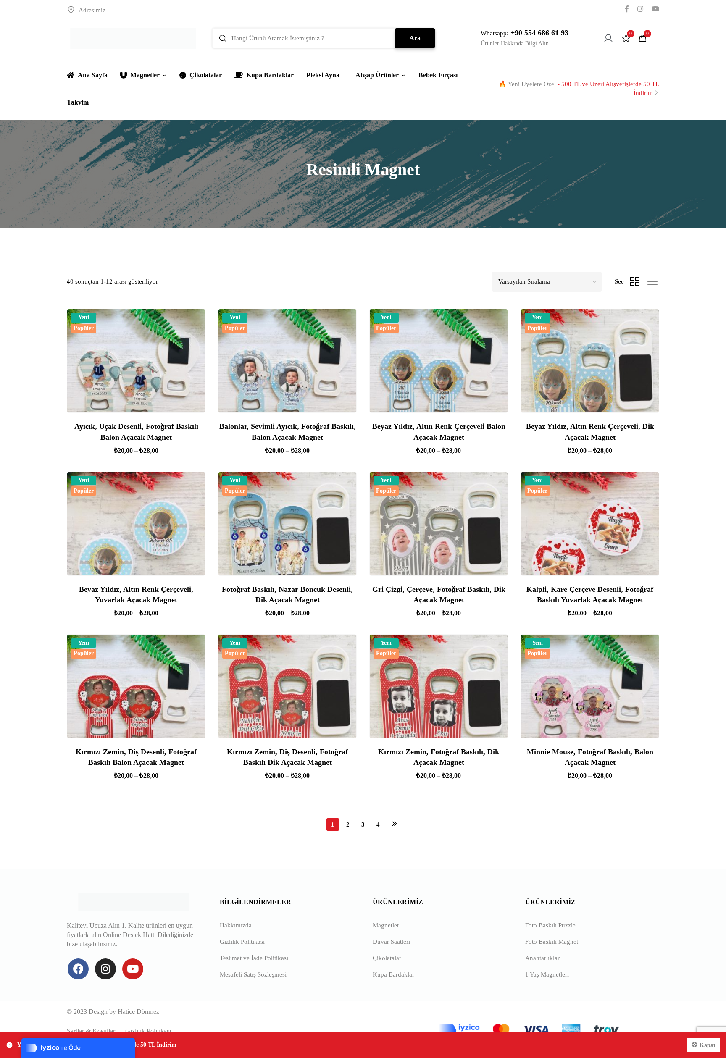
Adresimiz (92, 10)
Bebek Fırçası (438, 75)
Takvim (78, 102)
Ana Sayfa (93, 75)
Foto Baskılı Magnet (551, 941)
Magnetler (145, 75)
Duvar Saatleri (391, 941)
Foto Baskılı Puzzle (550, 925)
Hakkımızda (236, 925)
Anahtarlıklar (542, 958)
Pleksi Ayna (322, 75)
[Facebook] (78, 968)
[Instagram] (105, 968)
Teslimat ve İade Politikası (254, 958)
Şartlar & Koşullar (91, 1030)
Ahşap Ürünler (377, 75)
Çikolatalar (205, 75)
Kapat (707, 1045)
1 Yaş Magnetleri (547, 974)
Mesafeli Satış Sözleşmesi (253, 974)
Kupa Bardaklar (270, 75)
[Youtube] (132, 968)
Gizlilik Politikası (242, 941)
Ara (415, 38)
